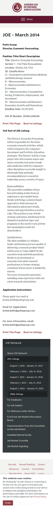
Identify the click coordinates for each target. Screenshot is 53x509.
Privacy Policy (39, 497)
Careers (41, 464)
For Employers (14, 399)
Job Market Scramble (17, 440)
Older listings (16, 394)
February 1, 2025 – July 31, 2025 (25, 382)
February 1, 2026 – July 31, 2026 (26, 371)
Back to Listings (32, 123)
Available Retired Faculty (19, 435)
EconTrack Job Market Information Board (24, 418)
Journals (12, 464)
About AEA (29, 473)
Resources (14, 469)
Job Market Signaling (17, 446)
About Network (17, 353)
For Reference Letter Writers (21, 411)
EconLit (25, 469)
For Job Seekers (15, 405)
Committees (38, 469)
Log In (41, 473)
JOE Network (13, 343)
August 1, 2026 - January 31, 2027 (26, 365)
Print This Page (11, 123)
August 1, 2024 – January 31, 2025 (26, 388)
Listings (13, 359)
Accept (8, 503)
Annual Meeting (27, 464)
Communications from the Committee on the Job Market (26, 427)
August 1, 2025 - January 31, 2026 (26, 377)
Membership (15, 473)
